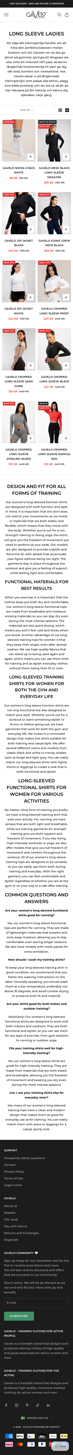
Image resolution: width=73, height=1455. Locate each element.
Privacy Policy (14, 1171)
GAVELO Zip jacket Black (19, 243)
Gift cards (11, 1219)
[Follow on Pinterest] (27, 1405)
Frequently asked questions (24, 1158)
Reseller (10, 1213)
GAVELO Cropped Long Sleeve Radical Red (54, 454)
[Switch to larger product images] (60, 110)
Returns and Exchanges (21, 1233)
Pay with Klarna (15, 1226)
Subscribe (19, 1316)
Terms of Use (13, 1178)
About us (10, 1206)
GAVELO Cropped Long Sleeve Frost (54, 311)
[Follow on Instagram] (17, 1405)
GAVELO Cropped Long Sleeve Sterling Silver (19, 454)
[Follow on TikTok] (38, 1405)
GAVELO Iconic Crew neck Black (54, 243)
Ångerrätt (11, 1240)
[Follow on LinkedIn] (48, 1405)
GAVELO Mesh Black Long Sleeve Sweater (54, 172)
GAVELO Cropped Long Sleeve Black (54, 379)
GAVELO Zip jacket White (19, 311)
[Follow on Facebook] (6, 1405)
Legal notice (13, 1185)
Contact (10, 1165)
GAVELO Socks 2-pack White (19, 170)
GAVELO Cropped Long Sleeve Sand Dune (19, 381)
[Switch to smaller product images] (67, 110)
